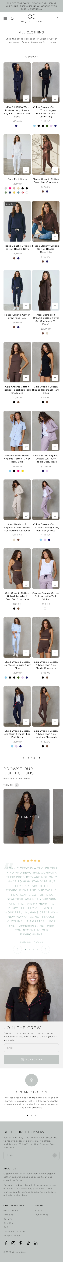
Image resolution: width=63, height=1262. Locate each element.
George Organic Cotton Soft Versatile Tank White (45, 596)
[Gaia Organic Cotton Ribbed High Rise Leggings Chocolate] (47, 746)
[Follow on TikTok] (28, 1243)
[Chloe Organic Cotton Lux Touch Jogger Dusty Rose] (51, 126)
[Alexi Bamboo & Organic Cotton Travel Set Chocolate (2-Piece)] (43, 333)
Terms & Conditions (15, 1231)
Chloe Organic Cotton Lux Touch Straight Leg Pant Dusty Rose (46, 527)
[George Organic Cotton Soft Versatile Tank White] (45, 608)
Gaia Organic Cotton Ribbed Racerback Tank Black (45, 389)
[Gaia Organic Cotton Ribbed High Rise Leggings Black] (43, 746)
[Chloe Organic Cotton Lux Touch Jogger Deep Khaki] (47, 126)
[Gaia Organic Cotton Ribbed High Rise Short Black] (43, 677)
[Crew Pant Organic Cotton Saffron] (14, 192)
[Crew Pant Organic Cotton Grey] (6, 188)
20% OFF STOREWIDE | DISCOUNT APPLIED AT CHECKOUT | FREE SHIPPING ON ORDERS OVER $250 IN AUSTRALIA (31, 6)
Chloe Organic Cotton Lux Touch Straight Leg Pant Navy (17, 734)
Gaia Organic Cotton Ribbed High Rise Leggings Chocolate (46, 734)
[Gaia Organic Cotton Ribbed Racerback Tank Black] (14, 402)
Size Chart (10, 1223)
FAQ (6, 1227)
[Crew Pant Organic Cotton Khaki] (6, 192)
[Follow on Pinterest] (21, 1243)
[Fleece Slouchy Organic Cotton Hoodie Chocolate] (14, 258)
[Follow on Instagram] (13, 1243)
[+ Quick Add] (26, 98)
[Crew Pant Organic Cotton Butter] (18, 188)
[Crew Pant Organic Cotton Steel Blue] (18, 192)
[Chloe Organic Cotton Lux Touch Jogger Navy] (55, 126)
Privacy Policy (12, 1235)
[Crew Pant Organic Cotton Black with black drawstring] (27, 188)
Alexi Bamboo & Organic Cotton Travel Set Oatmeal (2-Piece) (17, 527)
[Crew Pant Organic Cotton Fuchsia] (10, 188)
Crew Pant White (17, 179)
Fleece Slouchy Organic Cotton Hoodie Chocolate (45, 248)
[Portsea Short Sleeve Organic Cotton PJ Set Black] (14, 471)
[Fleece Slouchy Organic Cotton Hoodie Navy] (18, 258)
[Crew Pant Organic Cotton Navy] (10, 192)
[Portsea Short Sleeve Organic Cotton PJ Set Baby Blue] (10, 471)
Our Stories (41, 1214)
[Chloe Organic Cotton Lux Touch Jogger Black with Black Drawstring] (38, 126)
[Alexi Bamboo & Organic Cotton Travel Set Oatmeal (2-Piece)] (47, 333)
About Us (40, 1210)
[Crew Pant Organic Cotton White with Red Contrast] (22, 192)
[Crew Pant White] (27, 192)
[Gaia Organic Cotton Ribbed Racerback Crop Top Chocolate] (18, 608)
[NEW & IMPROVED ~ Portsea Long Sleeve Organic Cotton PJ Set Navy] (16, 126)
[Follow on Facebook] (6, 1243)
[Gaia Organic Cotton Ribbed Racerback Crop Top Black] (14, 608)
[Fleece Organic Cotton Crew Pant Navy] (47, 191)
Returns (8, 1219)
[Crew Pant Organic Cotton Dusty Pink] (14, 188)
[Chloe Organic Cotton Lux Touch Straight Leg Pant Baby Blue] (41, 540)
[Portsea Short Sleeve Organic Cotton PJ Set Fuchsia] (18, 471)
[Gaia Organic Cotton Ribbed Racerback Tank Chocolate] (18, 402)
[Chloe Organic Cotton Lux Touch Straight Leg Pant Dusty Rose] (45, 540)
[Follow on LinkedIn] (36, 1243)
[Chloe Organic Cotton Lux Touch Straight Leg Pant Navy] (49, 540)
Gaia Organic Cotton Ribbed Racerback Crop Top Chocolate (17, 596)
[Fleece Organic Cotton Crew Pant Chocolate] (43, 191)
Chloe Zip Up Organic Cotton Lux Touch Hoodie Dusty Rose (45, 458)
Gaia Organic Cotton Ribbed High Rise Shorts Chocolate (46, 665)
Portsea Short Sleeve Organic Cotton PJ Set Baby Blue (17, 458)
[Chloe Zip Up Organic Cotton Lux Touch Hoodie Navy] (43, 471)
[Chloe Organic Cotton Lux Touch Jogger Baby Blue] (34, 126)
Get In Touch (11, 1210)
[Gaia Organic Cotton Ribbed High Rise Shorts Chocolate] (47, 677)
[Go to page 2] (39, 758)
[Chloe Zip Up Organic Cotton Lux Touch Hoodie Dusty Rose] (47, 471)
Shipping (8, 1214)
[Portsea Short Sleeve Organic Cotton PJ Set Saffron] (22, 471)
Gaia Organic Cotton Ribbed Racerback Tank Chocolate (17, 389)
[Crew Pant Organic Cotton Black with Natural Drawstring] (22, 188)
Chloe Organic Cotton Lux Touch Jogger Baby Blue (17, 665)
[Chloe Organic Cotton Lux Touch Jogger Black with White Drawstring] (43, 126)
